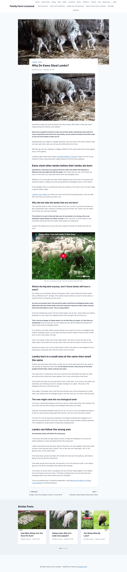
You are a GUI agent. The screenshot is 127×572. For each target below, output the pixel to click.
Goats (64, 2)
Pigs (59, 2)
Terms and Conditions (57, 6)
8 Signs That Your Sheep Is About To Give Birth (45, 493)
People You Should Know (75, 6)
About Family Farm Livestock (96, 6)
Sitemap (76, 10)
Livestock (71, 2)
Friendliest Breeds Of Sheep (66, 157)
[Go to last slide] (20, 528)
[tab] (61, 548)
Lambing (34, 62)
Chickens (86, 2)
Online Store (45, 2)
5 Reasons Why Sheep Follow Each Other (83, 493)
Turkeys (93, 2)
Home (37, 2)
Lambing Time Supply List (41, 194)
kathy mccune (38, 69)
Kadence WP (82, 567)
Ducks (79, 2)
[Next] (106, 528)
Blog (114, 2)
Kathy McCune (43, 6)
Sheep (54, 2)
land (99, 2)
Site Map (111, 6)
